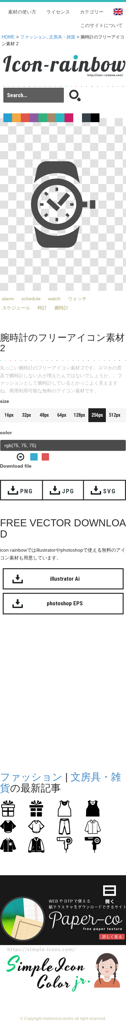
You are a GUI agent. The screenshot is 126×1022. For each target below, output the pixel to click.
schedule (31, 298)
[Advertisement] (63, 691)
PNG (26, 491)
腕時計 (61, 307)
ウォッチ (77, 298)
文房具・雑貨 (62, 37)
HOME (8, 37)
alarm (8, 298)
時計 (42, 307)
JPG (68, 491)
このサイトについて (101, 25)
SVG (109, 491)
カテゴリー (91, 12)
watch (54, 298)
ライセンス (58, 12)
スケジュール (16, 307)
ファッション (33, 37)
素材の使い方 (22, 12)
